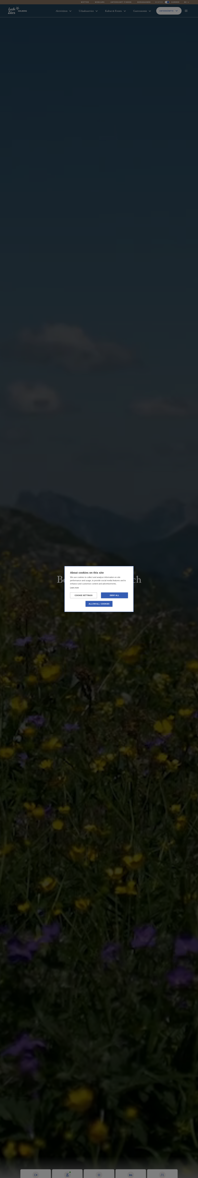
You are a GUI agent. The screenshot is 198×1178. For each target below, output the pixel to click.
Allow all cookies (99, 604)
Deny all (114, 595)
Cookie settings (83, 595)
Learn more (74, 588)
